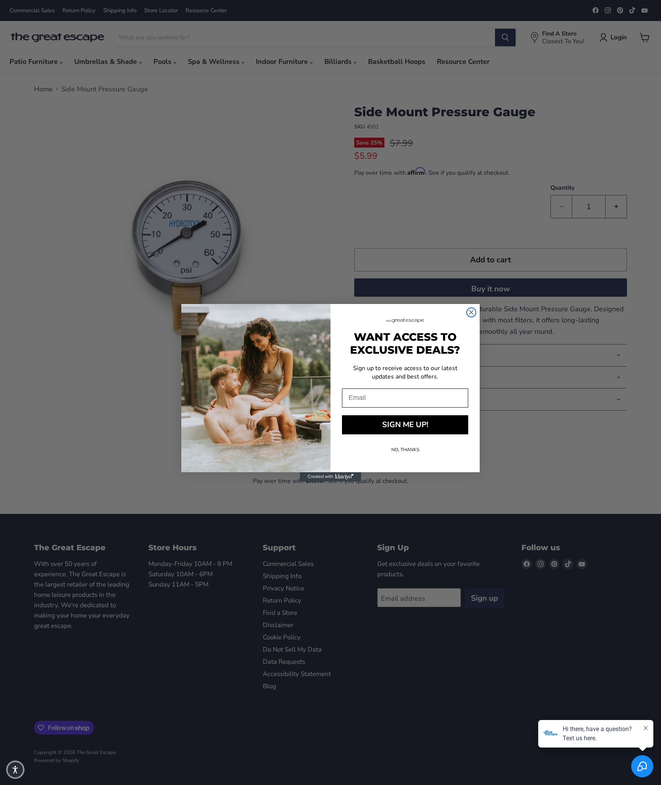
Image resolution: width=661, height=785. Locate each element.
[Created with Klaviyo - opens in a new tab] (330, 476)
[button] (15, 770)
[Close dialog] (471, 312)
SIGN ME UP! (405, 424)
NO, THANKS (405, 450)
